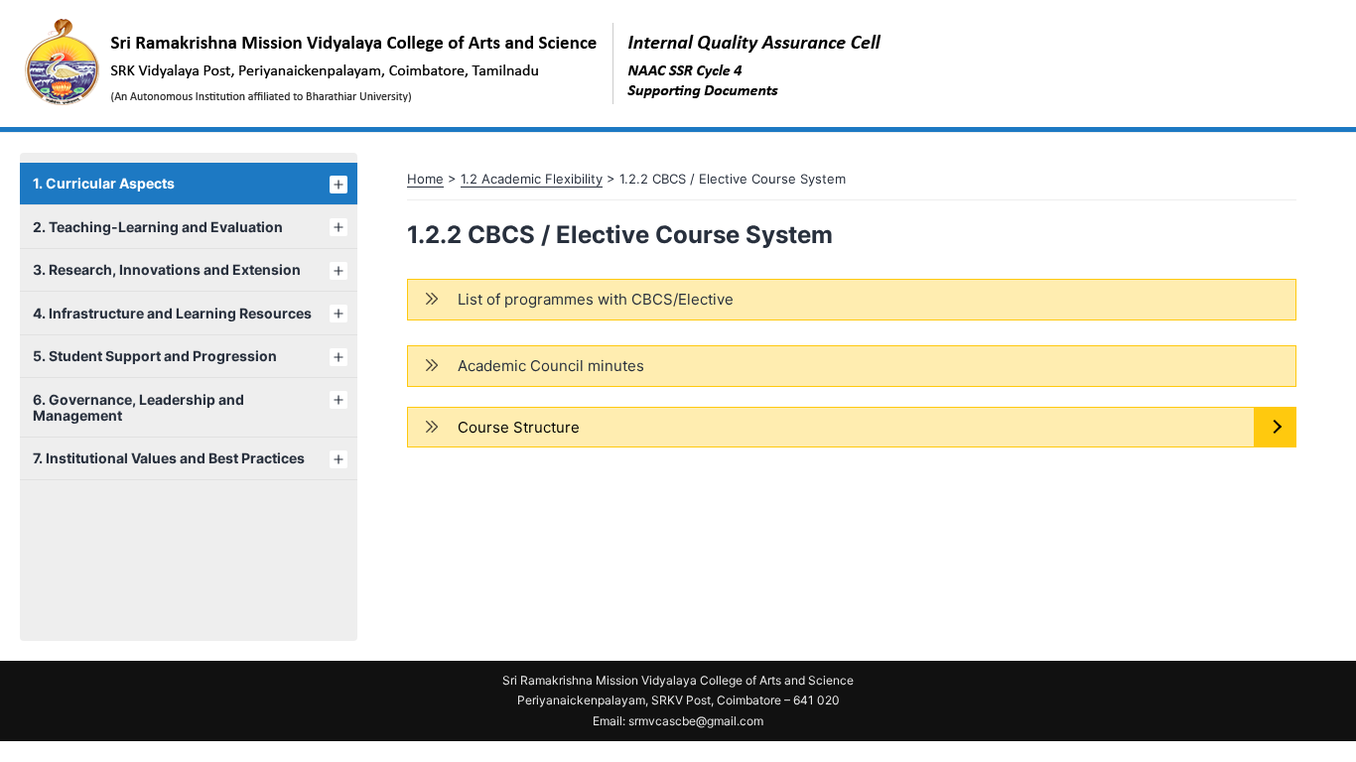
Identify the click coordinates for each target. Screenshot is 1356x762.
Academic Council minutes (551, 365)
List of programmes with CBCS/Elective (596, 299)
